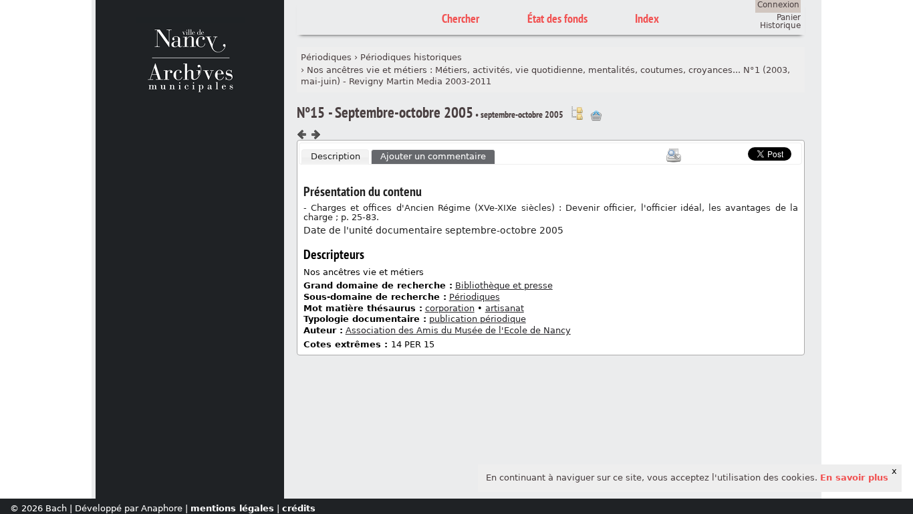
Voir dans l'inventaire (576, 113)
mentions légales (232, 508)
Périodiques (326, 57)
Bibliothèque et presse (504, 285)
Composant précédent (302, 134)
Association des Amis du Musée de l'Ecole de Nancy (458, 330)
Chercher (460, 18)
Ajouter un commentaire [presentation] (433, 156)
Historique (780, 25)
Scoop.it (727, 152)
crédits (298, 508)
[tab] (335, 157)
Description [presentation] (335, 156)
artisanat (504, 308)
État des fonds (557, 18)
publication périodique (477, 319)
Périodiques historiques (411, 57)
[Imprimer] (674, 155)
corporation (450, 308)
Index (647, 18)
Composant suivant (315, 134)
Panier (789, 17)
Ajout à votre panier (596, 116)
